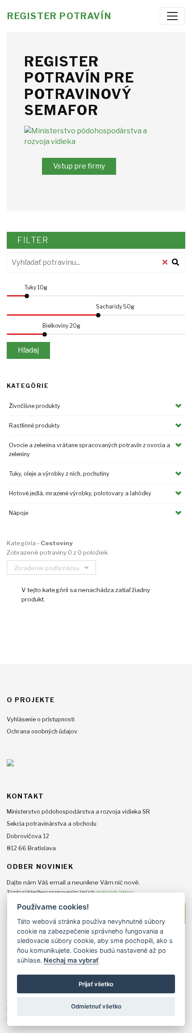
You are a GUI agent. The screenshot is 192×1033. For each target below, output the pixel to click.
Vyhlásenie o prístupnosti (41, 719)
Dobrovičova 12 (28, 836)
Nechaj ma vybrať (71, 960)
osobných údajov (114, 892)
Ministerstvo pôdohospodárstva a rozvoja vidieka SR (78, 811)
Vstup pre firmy (79, 166)
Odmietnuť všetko (96, 1006)
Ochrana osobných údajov (42, 731)
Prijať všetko (96, 984)
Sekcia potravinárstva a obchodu (51, 823)
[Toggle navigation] (172, 16)
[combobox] (51, 567)
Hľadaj (28, 350)
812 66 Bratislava (31, 848)
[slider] (27, 296)
